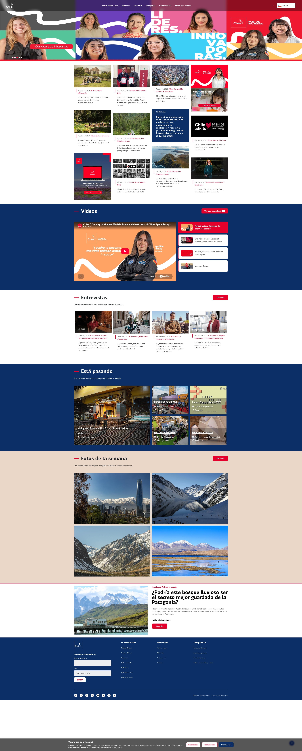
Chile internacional (127, 678)
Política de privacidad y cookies (203, 663)
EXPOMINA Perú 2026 (165, 402)
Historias (126, 5)
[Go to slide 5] (21, 57)
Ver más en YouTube (212, 211)
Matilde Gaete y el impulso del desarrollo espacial (207, 227)
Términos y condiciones (201, 696)
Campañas (150, 5)
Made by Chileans (183, 5)
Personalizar (193, 745)
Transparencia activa (200, 648)
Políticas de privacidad (220, 696)
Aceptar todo (226, 745)
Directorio (160, 653)
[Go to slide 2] (15, 57)
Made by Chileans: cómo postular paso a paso (209, 253)
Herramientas (165, 5)
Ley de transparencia (200, 653)
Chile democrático (127, 673)
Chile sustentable (126, 663)
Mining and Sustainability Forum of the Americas (103, 428)
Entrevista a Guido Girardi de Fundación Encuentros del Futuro (208, 240)
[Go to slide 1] (13, 57)
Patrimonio (124, 658)
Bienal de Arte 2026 (202, 432)
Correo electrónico (81, 658)
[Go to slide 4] (19, 57)
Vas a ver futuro (201, 266)
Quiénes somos (162, 648)
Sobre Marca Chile (110, 5)
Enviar (80, 680)
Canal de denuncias (200, 658)
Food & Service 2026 (165, 432)
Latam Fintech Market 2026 (206, 402)
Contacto (160, 663)
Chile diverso (125, 668)
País (76, 668)
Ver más (220, 297)
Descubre (138, 5)
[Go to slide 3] (17, 57)
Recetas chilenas (126, 653)
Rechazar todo (209, 745)
